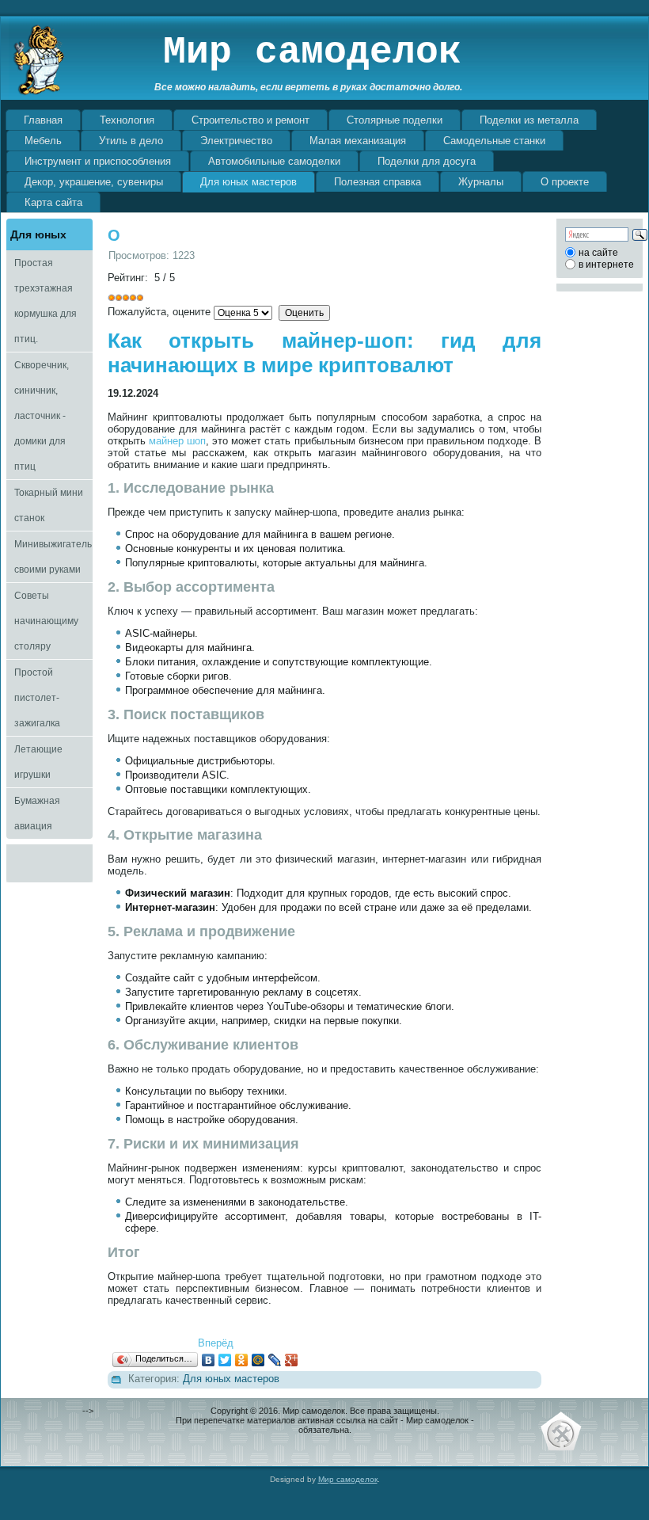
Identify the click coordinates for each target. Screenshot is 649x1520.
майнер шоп (177, 441)
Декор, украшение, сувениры (94, 182)
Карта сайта (53, 202)
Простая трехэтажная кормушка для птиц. (45, 301)
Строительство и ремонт (250, 120)
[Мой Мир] (258, 1360)
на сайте (598, 252)
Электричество (236, 141)
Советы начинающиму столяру (46, 621)
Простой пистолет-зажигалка (37, 698)
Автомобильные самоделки (274, 161)
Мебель (43, 141)
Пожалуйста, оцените (159, 312)
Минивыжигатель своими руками (53, 557)
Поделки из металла (529, 120)
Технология (127, 120)
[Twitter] (225, 1360)
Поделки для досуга (427, 161)
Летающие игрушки (38, 762)
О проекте (565, 182)
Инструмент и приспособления (98, 161)
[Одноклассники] (241, 1360)
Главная (43, 120)
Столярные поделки (394, 120)
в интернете (606, 264)
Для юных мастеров (248, 182)
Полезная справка (377, 182)
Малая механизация (357, 141)
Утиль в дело (131, 141)
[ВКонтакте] (208, 1360)
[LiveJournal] (275, 1360)
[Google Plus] (291, 1360)
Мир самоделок (312, 52)
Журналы (480, 182)
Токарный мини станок (48, 505)
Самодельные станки (494, 141)
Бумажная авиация (37, 813)
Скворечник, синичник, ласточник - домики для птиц (41, 416)
